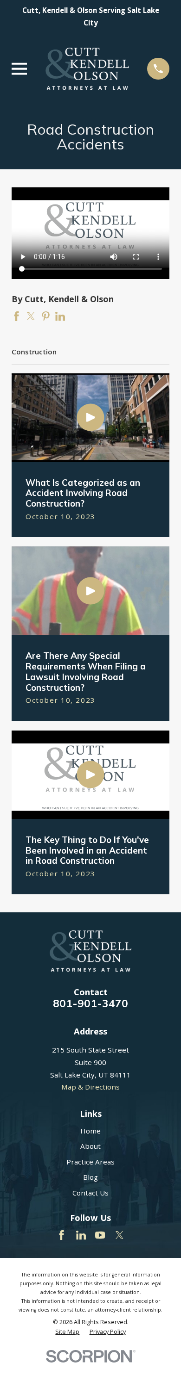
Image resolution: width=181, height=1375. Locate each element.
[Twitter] (119, 1235)
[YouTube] (100, 1235)
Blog (90, 1177)
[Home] (87, 69)
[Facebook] (61, 1235)
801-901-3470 (90, 1003)
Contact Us (90, 1192)
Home (90, 1130)
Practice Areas (90, 1161)
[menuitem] (67, 1332)
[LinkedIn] (81, 1235)
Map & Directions (90, 1086)
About (90, 1146)
